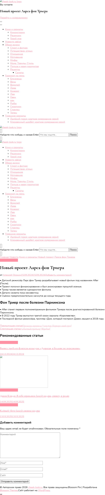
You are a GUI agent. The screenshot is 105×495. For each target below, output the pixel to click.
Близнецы (16, 78)
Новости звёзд (13, 41)
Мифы (13, 60)
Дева (13, 88)
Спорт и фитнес (19, 47)
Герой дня (15, 38)
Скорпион (15, 106)
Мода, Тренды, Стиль (22, 63)
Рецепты (15, 69)
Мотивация (16, 57)
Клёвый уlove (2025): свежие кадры (20, 410)
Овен (13, 97)
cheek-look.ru (35, 487)
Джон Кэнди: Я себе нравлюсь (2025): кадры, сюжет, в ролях (34, 395)
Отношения (16, 54)
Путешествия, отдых (21, 50)
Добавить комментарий (58, 275)
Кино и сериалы (14, 29)
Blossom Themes (9, 490)
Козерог (14, 91)
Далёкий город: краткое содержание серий (34, 118)
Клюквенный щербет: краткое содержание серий (37, 122)
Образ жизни (12, 44)
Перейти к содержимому (14, 17)
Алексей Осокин (12, 275)
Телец (13, 112)
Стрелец (15, 109)
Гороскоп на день (14, 75)
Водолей (15, 84)
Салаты (19, 72)
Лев (12, 94)
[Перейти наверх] (1, 494)
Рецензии (15, 35)
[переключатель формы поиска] (1, 131)
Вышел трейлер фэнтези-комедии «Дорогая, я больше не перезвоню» (40, 348)
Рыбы (13, 103)
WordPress (44, 490)
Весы (13, 81)
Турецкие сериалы (15, 115)
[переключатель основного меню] (1, 21)
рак (12, 100)
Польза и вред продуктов (24, 66)
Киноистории (17, 32)
